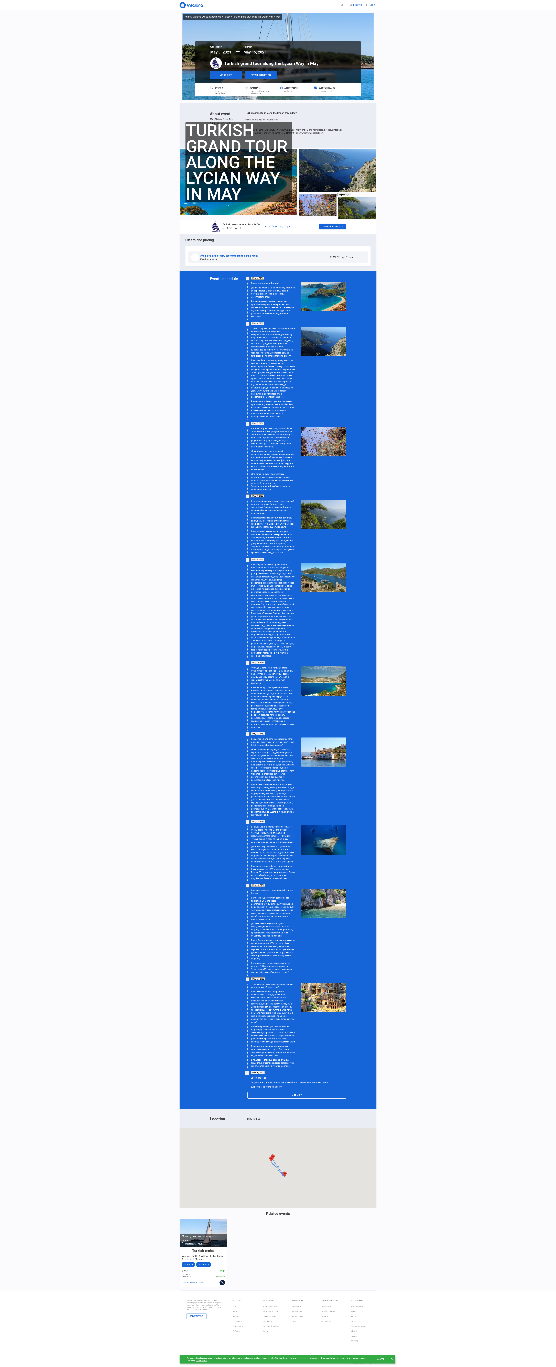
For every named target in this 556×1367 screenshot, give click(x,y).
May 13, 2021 (258, 885)
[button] (278, 227)
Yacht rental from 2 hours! (272, 1326)
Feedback (236, 1316)
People (353, 1311)
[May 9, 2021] (247, 560)
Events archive (238, 1326)
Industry (354, 1336)
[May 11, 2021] (247, 734)
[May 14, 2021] (247, 979)
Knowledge (355, 1341)
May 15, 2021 (258, 1073)
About (235, 1307)
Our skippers (237, 1321)
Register (357, 5)
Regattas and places (270, 1307)
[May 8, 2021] (247, 496)
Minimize (297, 1095)
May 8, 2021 (257, 496)
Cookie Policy (201, 1360)
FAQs (294, 1321)
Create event (196, 1316)
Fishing (265, 1331)
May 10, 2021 (258, 663)
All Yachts (236, 1331)
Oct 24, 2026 (204, 1264)
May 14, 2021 (258, 979)
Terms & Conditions (328, 1311)
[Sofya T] (222, 1283)
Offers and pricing (333, 226)
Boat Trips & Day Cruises (271, 1311)
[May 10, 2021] (247, 663)
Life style (354, 1331)
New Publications (357, 1307)
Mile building (267, 1321)
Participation (296, 1307)
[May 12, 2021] (247, 822)
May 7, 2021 (257, 423)
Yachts (353, 1316)
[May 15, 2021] (247, 1073)
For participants (297, 1316)
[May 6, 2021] (247, 324)
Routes (353, 1321)
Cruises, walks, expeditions (207, 16)
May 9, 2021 (257, 559)
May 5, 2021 (257, 278)
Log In (372, 5)
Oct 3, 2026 (188, 1264)
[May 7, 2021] (247, 424)
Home (188, 16)
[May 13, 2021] (247, 886)
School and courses (269, 1316)
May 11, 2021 (258, 734)
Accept (380, 1359)
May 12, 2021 (258, 822)
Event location (261, 75)
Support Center (326, 1321)
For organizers (297, 1311)
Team (235, 1311)
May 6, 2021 (257, 323)
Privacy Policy (326, 1307)
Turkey (227, 16)
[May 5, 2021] (247, 278)
